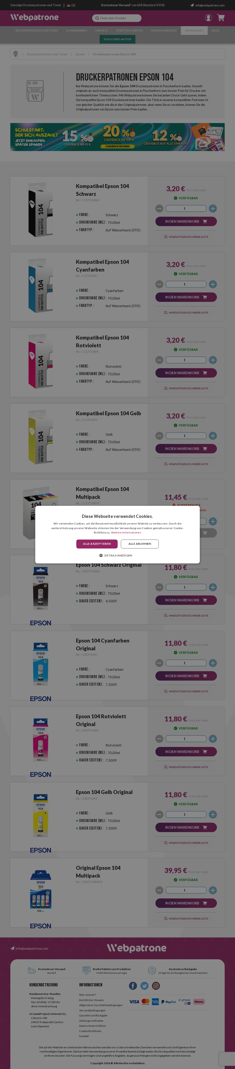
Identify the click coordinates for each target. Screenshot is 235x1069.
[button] (117, 555)
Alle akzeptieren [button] (97, 544)
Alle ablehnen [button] (140, 544)
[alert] (117, 534)
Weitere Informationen (126, 532)
